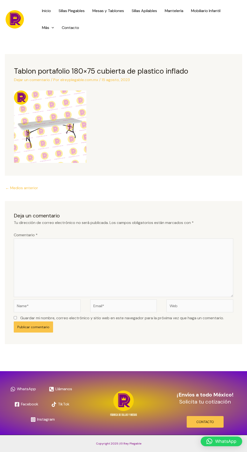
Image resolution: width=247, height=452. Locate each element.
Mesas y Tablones (108, 10)
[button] (51, 27)
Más (45, 27)
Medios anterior (21, 187)
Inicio (46, 10)
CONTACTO (205, 422)
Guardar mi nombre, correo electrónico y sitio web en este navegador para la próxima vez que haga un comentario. (122, 317)
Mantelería (174, 10)
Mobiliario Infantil (205, 10)
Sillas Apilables (144, 10)
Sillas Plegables (72, 10)
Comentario (26, 234)
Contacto (70, 27)
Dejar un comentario (32, 79)
